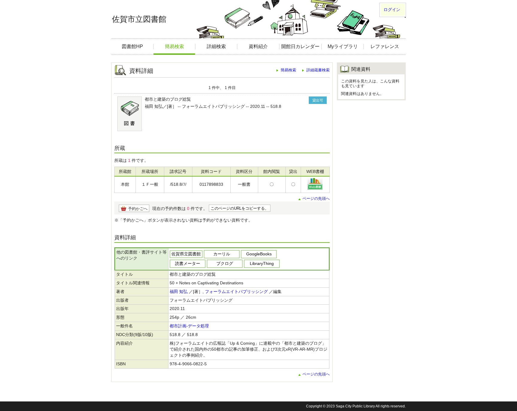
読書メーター (187, 263)
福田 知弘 (179, 291)
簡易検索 (174, 46)
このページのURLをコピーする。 (240, 208)
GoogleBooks (259, 253)
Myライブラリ (343, 46)
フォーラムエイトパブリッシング (236, 291)
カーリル (221, 253)
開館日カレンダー (300, 46)
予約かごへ (138, 208)
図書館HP (132, 46)
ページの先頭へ (316, 198)
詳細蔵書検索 (318, 70)
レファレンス (384, 46)
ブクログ (224, 263)
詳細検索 (216, 46)
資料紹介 (258, 46)
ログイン (392, 9)
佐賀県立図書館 (186, 253)
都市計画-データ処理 (189, 325)
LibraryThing (262, 263)
